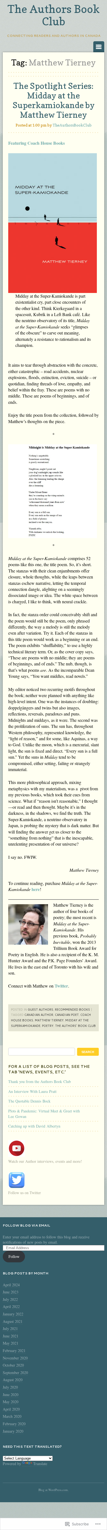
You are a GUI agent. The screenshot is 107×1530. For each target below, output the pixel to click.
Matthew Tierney (49, 1020)
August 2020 (12, 1379)
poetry (48, 1026)
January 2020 (13, 1431)
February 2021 (14, 1350)
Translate (40, 1463)
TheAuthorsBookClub (72, 125)
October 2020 (13, 1365)
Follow (14, 1256)
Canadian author (38, 1015)
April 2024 (11, 1284)
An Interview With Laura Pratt (32, 1091)
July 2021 (10, 1328)
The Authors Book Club (53, 15)
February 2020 (14, 1423)
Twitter (61, 986)
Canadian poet (67, 1015)
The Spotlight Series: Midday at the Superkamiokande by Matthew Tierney (54, 100)
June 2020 (10, 1394)
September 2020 (15, 1372)
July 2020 (10, 1387)
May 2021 (10, 1343)
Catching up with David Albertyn (34, 1126)
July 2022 (10, 1299)
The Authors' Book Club (75, 1026)
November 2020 (15, 1358)
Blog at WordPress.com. (53, 1490)
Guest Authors (40, 1009)
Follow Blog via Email (26, 1225)
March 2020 (12, 1416)
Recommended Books (72, 1009)
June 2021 (10, 1336)
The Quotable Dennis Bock (29, 1101)
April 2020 (11, 1409)
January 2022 (13, 1314)
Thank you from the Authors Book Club (39, 1081)
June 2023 (10, 1292)
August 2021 (12, 1321)
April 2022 (11, 1306)
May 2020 (10, 1401)
